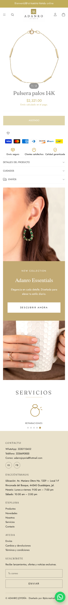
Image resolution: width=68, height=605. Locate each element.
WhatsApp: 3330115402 (18, 449)
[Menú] (4, 14)
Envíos (12, 179)
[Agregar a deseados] (8, 133)
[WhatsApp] (60, 597)
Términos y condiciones (17, 550)
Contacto (10, 526)
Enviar (34, 583)
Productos (10, 508)
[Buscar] (12, 14)
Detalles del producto (16, 162)
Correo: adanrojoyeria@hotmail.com (23, 458)
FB (17, 465)
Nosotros (10, 517)
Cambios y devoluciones (18, 545)
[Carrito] (63, 14)
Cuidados (8, 171)
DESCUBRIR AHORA (34, 307)
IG (8, 465)
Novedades (11, 513)
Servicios (10, 522)
